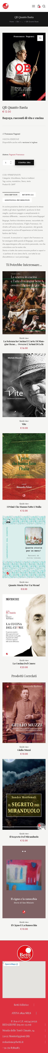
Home (11, 21)
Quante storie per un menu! (24, 585)
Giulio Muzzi (24, 749)
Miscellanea (15, 178)
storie (29, 181)
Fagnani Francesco (16, 154)
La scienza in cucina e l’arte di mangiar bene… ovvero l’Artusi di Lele (24, 343)
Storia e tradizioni (27, 178)
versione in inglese (29, 142)
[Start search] (44, 6)
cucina (8, 181)
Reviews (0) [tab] (27, 195)
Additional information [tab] (17, 200)
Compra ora (24, 162)
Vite (24, 424)
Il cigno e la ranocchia (24, 925)
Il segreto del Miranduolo (24, 836)
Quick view (24, 338)
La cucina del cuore (24, 663)
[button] (33, 6)
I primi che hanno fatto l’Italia (24, 506)
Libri (17, 21)
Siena (23, 181)
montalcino (16, 181)
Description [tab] (11, 195)
